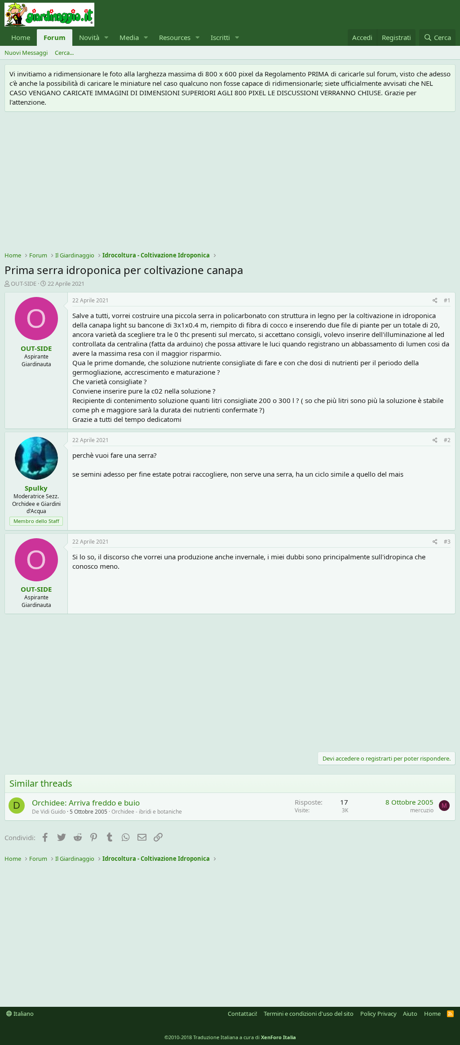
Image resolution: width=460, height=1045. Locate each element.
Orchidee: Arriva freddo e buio (86, 802)
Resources (174, 37)
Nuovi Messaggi (26, 53)
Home (20, 37)
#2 (447, 440)
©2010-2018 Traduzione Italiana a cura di (230, 1037)
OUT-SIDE (23, 283)
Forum (55, 37)
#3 (447, 541)
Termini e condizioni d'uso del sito (309, 1014)
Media (129, 37)
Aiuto (410, 1014)
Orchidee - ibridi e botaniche (146, 811)
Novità (89, 37)
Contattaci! (242, 1014)
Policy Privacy (378, 1014)
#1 (447, 300)
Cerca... (64, 53)
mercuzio (421, 810)
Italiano (23, 1014)
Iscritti (220, 37)
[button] (106, 37)
